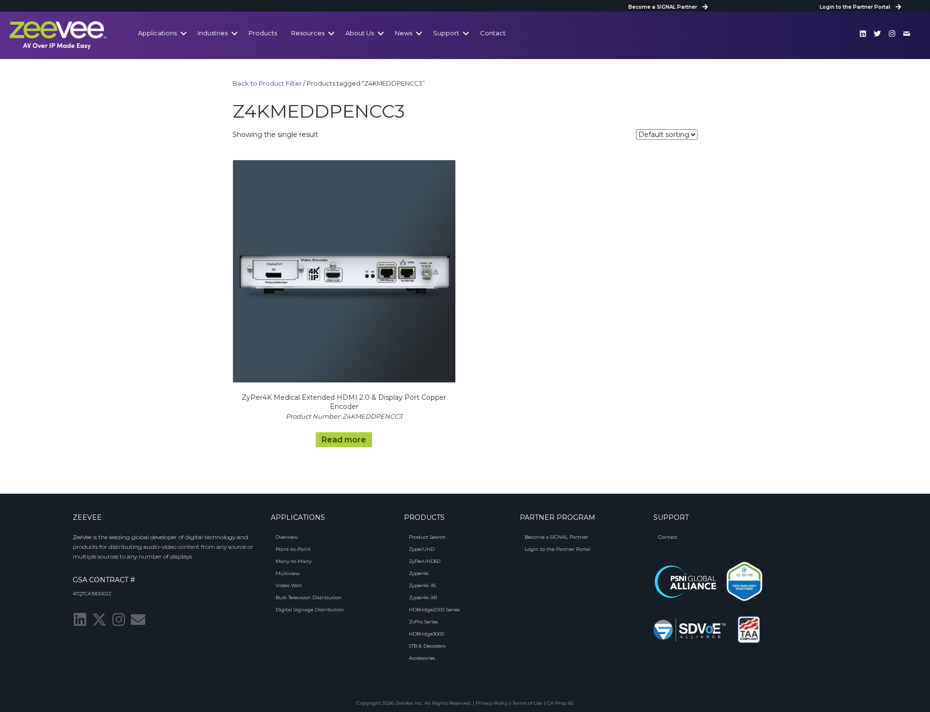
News (403, 33)
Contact (493, 33)
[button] (863, 33)
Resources (308, 33)
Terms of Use (527, 703)
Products (262, 33)
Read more (344, 439)
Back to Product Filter (267, 83)
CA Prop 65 (560, 703)
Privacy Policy (492, 703)
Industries (213, 33)
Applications (157, 33)
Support (446, 33)
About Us (359, 33)
